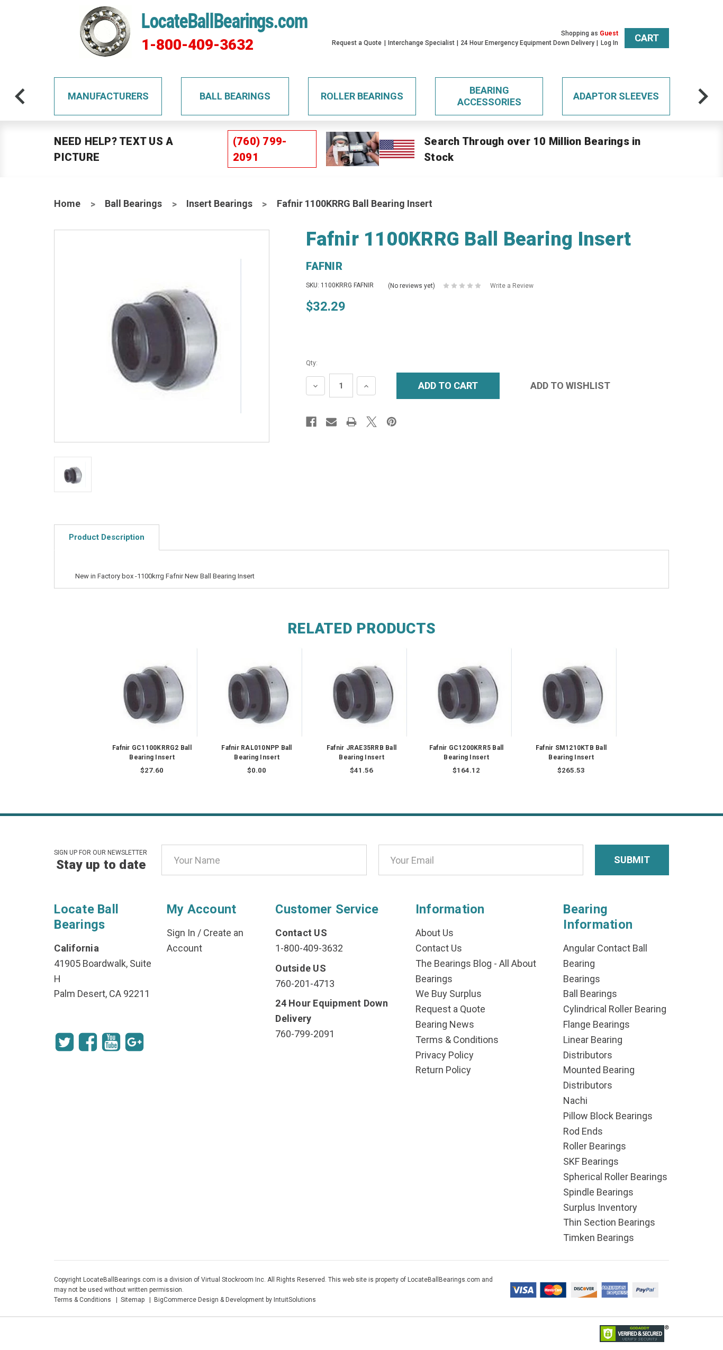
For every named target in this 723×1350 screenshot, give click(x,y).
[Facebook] (311, 421)
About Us (434, 932)
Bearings (581, 978)
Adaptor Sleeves (616, 96)
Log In (609, 43)
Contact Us (438, 948)
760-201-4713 (305, 983)
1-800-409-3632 (197, 45)
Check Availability (257, 702)
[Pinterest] (391, 421)
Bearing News (444, 1024)
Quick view (152, 682)
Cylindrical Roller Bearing (614, 1008)
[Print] (351, 421)
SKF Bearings (591, 1161)
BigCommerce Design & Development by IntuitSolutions (235, 1299)
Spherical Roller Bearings (615, 1176)
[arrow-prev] (20, 96)
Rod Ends (583, 1131)
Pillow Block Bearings (608, 1115)
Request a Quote (357, 43)
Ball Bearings (235, 96)
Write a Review (512, 285)
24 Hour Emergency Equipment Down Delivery (527, 43)
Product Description (106, 537)
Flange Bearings (596, 1024)
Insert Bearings (219, 203)
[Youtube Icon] (111, 1042)
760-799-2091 (305, 1033)
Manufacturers (108, 96)
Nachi (575, 1100)
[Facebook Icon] (87, 1042)
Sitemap (132, 1299)
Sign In (181, 932)
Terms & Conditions (457, 1039)
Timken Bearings (598, 1237)
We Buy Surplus (448, 993)
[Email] (331, 421)
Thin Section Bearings (609, 1222)
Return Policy (443, 1069)
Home (67, 203)
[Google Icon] (134, 1042)
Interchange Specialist (421, 43)
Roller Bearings (362, 96)
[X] (371, 421)
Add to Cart (152, 702)
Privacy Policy (444, 1055)
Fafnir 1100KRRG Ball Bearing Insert (354, 203)
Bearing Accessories (489, 96)
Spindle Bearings (598, 1192)
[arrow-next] (703, 96)
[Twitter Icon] (64, 1042)
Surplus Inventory (600, 1207)
